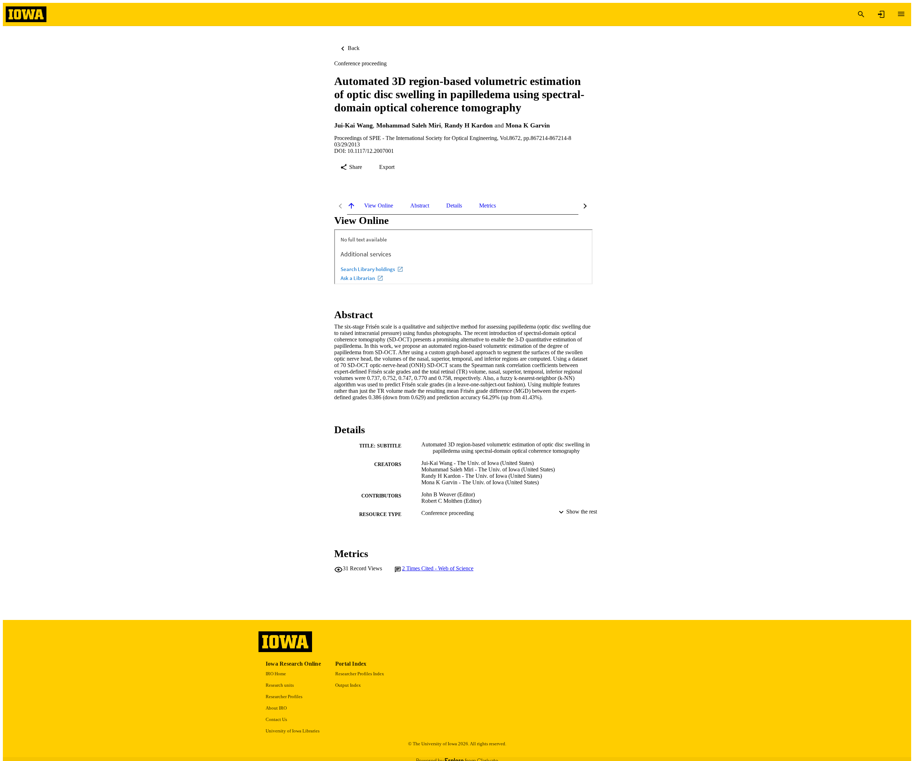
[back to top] (351, 205)
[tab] (379, 205)
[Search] (861, 14)
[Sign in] (881, 14)
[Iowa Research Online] (26, 14)
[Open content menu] (901, 14)
